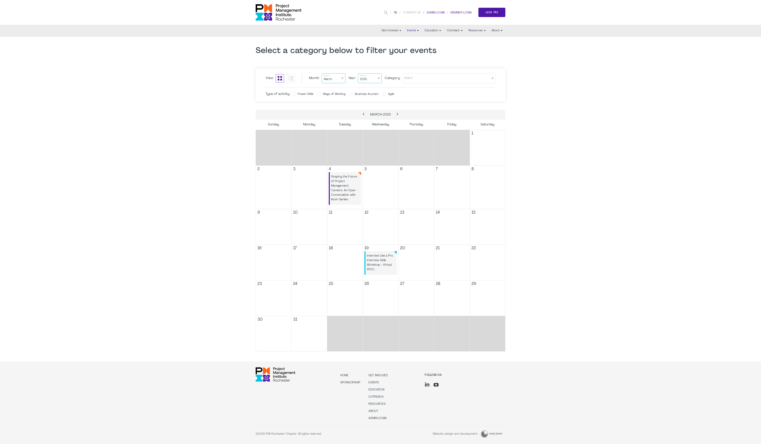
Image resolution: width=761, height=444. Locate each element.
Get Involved (389, 30)
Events (411, 30)
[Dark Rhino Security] (491, 434)
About (495, 30)
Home (344, 375)
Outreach (453, 30)
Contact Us (412, 12)
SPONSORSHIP (350, 382)
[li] (427, 384)
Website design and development (455, 434)
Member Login (460, 12)
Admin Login (436, 12)
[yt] (436, 385)
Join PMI (491, 12)
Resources (475, 30)
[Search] (386, 12)
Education (431, 30)
